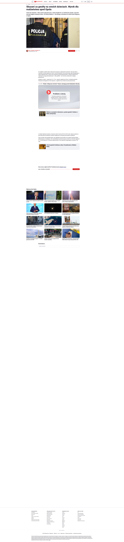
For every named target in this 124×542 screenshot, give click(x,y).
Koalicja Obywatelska (80, 513)
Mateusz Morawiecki (49, 513)
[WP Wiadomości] (39, 1)
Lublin (63, 527)
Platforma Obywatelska (81, 514)
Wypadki (32, 517)
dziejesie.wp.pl (63, 167)
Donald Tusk (48, 517)
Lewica (78, 517)
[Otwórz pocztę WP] (82, 1)
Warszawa (63, 513)
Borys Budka (48, 519)
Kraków (63, 515)
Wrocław (63, 514)
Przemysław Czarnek (49, 514)
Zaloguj (88, 1)
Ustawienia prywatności (77, 533)
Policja (32, 515)
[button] (85, 1)
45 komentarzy (72, 50)
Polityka (71, 1)
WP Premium (55, 1)
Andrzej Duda (48, 516)
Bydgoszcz (63, 520)
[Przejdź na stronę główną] (33, 2)
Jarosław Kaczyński (49, 512)
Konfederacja (79, 516)
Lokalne (63, 512)
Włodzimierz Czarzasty (50, 520)
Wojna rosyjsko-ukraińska (34, 513)
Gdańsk (63, 519)
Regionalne (65, 1)
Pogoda (60, 1)
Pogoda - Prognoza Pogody (35, 516)
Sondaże (32, 518)
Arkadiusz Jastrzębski (35, 50)
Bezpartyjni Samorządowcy (81, 520)
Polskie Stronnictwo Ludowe (81, 515)
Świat (50, 1)
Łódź (62, 516)
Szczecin (63, 517)
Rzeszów (63, 526)
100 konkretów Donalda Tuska (35, 520)
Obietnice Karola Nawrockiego (35, 519)
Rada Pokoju (33, 514)
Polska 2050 (79, 519)
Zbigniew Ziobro (49, 515)
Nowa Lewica (79, 518)
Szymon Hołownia (49, 518)
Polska (45, 1)
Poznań (63, 518)
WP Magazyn (33, 512)
